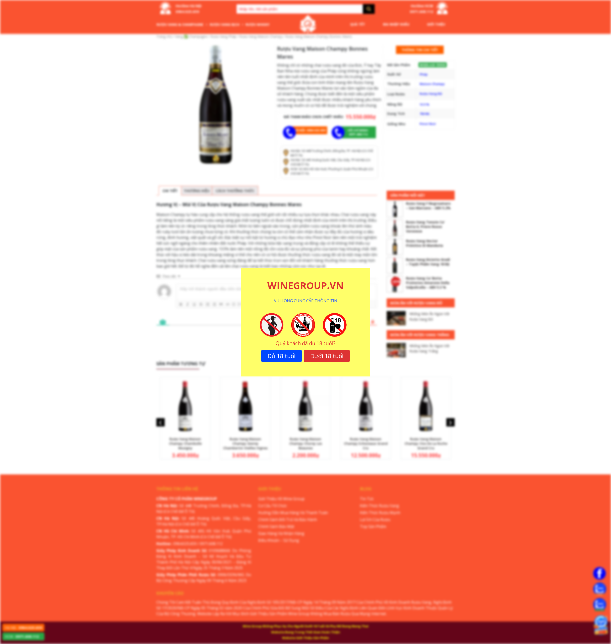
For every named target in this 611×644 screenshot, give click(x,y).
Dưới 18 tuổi (326, 356)
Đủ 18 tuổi (281, 356)
